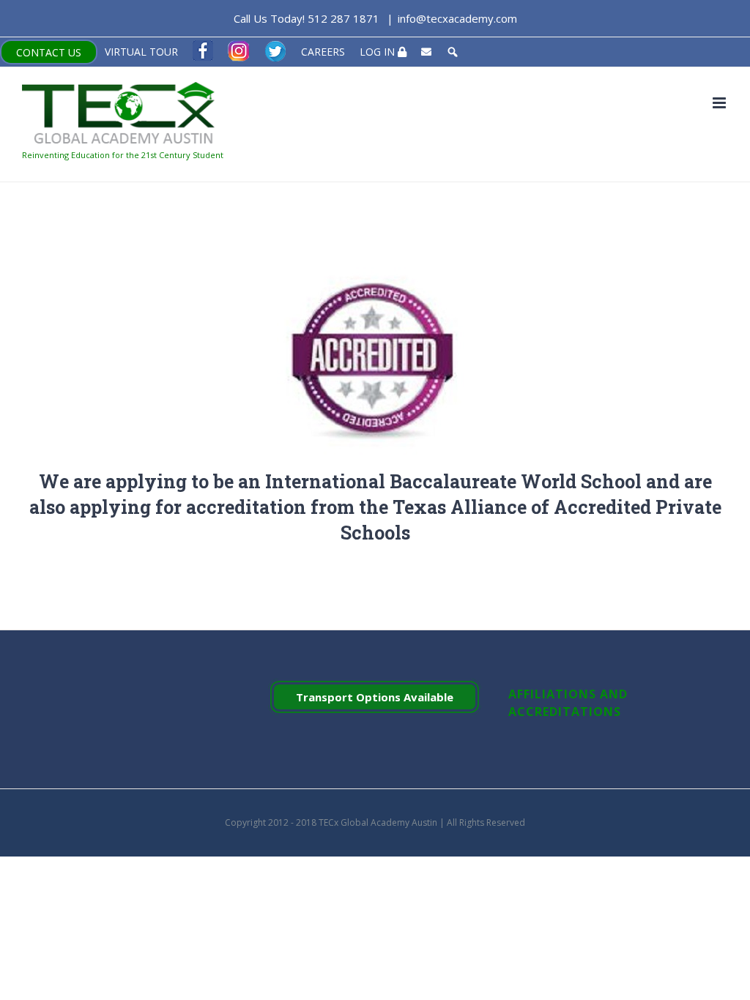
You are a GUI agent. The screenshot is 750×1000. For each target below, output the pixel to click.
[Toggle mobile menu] (720, 103)
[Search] (453, 52)
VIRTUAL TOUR (141, 52)
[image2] (375, 267)
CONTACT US (48, 52)
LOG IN (379, 52)
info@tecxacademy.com (457, 18)
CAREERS (323, 52)
